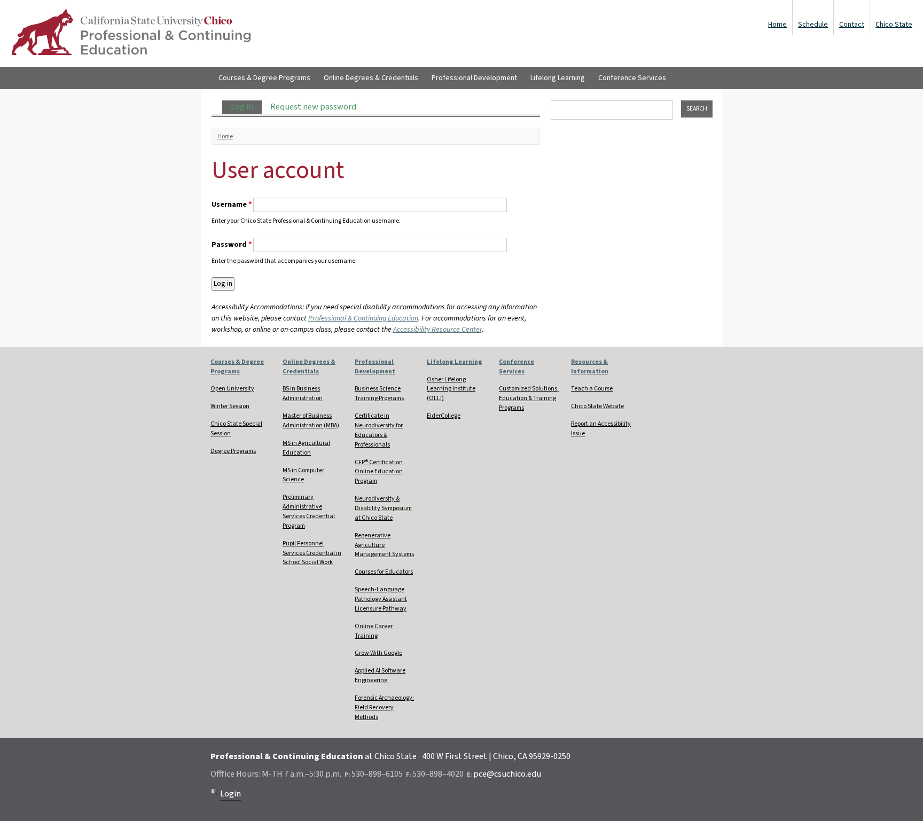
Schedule (813, 24)
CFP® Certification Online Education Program (379, 472)
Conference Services (632, 78)
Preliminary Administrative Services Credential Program (309, 511)
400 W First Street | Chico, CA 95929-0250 (496, 756)
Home (777, 24)
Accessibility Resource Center (437, 329)
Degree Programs (233, 451)
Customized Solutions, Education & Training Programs (529, 398)
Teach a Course (592, 388)
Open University (232, 388)
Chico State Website (597, 406)
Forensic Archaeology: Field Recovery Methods (384, 707)
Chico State (893, 24)
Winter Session (229, 406)
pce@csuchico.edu (507, 774)
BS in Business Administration (303, 393)
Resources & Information (589, 366)
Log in (246, 106)
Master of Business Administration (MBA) (311, 420)
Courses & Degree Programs (264, 78)
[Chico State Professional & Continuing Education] (130, 33)
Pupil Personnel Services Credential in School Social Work (312, 553)
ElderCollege (443, 415)
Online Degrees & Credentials (371, 78)
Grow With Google (378, 653)
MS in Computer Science (303, 475)
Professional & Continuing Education (363, 318)
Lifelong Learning (557, 78)
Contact (851, 24)
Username (232, 204)
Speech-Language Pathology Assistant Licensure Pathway (381, 599)
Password (232, 244)
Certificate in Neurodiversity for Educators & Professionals (379, 430)
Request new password (313, 106)
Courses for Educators (384, 571)
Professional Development (474, 78)
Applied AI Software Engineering (380, 675)
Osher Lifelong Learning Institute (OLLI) (451, 389)
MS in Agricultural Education (306, 448)
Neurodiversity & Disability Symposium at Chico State (383, 508)
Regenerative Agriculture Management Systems (384, 545)
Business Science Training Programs (379, 393)
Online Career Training (374, 631)
